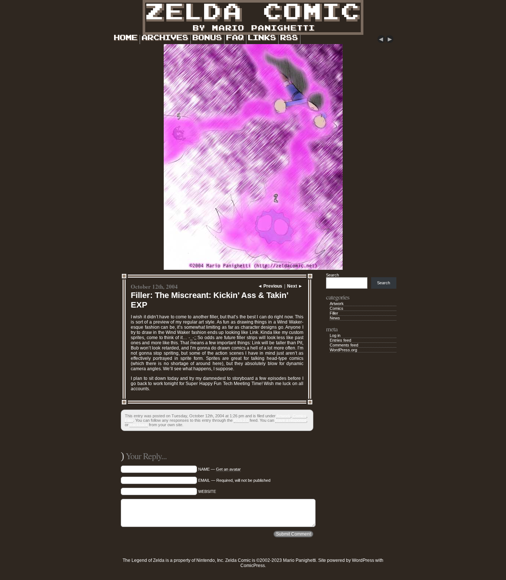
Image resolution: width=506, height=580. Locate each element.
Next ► (295, 286)
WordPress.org (343, 350)
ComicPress (252, 565)
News (335, 318)
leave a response (290, 420)
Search (332, 275)
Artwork (283, 416)
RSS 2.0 (241, 420)
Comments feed (344, 345)
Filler (129, 420)
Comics (299, 416)
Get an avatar (228, 469)
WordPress (363, 560)
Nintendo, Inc (209, 560)
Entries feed (340, 340)
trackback (139, 424)
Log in (335, 335)
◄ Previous (270, 286)
